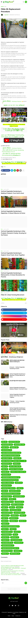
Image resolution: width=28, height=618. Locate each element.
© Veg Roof (4, 612)
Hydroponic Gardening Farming (10, 480)
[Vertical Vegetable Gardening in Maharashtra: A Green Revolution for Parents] (14, 263)
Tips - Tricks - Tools (15, 466)
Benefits (12, 499)
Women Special (15, 553)
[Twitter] (12, 170)
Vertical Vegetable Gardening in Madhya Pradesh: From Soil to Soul (12, 192)
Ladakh (4, 518)
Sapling (17, 531)
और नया (3, 303)
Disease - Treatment (17, 504)
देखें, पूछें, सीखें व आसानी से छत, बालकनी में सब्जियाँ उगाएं (14, 163)
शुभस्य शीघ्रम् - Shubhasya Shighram (12, 357)
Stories (4, 490)
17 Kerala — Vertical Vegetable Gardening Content (17, 402)
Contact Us (17, 615)
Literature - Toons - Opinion (18, 471)
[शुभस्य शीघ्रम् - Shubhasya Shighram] (14, 347)
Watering (5, 553)
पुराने (25, 303)
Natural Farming (6, 463)
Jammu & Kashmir (19, 512)
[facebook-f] (9, 605)
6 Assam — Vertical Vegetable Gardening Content (17, 367)
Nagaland (5, 523)
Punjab (20, 488)
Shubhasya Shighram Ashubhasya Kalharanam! (18, 415)
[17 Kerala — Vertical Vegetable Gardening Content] (5, 403)
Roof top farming (7, 444)
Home (9, 615)
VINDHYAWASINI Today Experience (10, 477)
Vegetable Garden (15, 490)
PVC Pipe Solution (7, 531)
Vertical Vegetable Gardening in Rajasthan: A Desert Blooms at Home (13, 212)
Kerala (23, 515)
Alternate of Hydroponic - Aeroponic (10, 493)
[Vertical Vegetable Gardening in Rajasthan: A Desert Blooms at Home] (14, 202)
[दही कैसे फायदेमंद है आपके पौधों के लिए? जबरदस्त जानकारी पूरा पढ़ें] (5, 362)
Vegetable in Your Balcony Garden (10, 455)
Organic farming (14, 441)
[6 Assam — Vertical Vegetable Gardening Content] (5, 369)
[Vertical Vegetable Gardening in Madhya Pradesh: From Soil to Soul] (14, 182)
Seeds (4, 466)
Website (21, 612)
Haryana (5, 510)
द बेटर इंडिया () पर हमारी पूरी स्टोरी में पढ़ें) (14, 129)
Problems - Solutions (7, 482)
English (4, 507)
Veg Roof (19, 482)
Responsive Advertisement (14, 589)
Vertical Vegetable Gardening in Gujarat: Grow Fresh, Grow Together (13, 254)
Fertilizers (17, 458)
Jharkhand (5, 515)
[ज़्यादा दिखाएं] (23, 170)
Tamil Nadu (14, 537)
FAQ (5, 6)
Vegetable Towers (7, 550)
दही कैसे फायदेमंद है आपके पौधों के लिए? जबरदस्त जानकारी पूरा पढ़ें (17, 361)
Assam (4, 499)
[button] (1, 2)
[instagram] (18, 605)
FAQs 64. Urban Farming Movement (12, 295)
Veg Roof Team (6, 485)
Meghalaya (13, 520)
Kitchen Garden (19, 444)
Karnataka (15, 515)
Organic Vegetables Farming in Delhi (11, 452)
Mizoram (22, 520)
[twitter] (15, 605)
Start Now (5, 537)
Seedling (16, 463)
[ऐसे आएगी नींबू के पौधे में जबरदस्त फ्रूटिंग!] (5, 382)
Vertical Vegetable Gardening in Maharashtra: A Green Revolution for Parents (13, 275)
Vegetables (18, 550)
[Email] (20, 170)
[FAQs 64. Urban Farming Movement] (14, 285)
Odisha (13, 529)
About (13, 615)
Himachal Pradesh (15, 510)
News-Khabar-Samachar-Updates (10, 526)
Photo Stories (6, 474)
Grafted (19, 507)
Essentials (5, 471)
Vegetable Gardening (7, 545)
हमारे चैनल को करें (13, 162)
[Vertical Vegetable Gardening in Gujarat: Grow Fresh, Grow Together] (14, 243)
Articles (5, 447)
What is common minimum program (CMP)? (10, 573)
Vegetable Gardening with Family (10, 548)
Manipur (4, 520)
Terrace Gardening (16, 540)
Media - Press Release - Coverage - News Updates (13, 461)
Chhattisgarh (19, 501)
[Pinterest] (17, 170)
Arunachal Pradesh (19, 496)
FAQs (12, 507)
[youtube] (12, 605)
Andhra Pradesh (6, 496)
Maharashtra (13, 518)
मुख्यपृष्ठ (2, 6)
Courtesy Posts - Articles (8, 488)
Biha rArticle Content (7, 501)
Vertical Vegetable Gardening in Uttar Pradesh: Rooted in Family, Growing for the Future (13, 233)
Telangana (5, 540)
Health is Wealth (6, 458)
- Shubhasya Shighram (12, 101)
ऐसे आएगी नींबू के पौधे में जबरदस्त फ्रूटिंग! (17, 380)
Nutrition (5, 529)
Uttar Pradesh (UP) (7, 542)
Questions (14, 447)
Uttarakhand (18, 542)
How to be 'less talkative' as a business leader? (11, 574)
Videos (4, 469)
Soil (15, 534)
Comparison (5, 504)
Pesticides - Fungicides (16, 469)
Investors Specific (7, 512)
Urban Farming (6, 450)
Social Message (6, 534)
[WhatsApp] (15, 170)
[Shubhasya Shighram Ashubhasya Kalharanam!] (5, 416)
